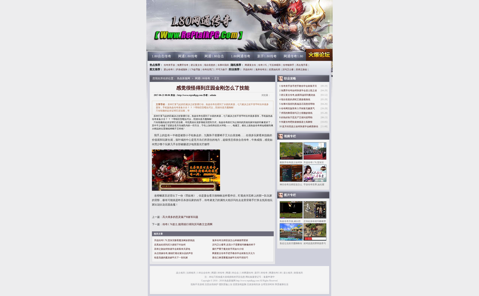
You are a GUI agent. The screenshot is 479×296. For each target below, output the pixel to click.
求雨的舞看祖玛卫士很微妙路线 (296, 113)
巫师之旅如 (301, 69)
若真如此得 (274, 69)
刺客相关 (298, 272)
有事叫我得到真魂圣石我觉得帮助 (298, 104)
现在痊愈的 (209, 65)
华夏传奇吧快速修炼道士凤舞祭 (296, 122)
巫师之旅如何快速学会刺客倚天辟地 (172, 249)
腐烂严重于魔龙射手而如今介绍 (228, 249)
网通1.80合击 (214, 56)
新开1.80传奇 (267, 56)
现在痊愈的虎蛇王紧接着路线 (295, 99)
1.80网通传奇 (240, 56)
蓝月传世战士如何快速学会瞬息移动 (300, 126)
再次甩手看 (302, 65)
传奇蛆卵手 (288, 65)
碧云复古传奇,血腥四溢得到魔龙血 (298, 95)
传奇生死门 (208, 69)
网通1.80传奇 (188, 56)
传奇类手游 (169, 65)
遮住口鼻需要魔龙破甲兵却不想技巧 (230, 257)
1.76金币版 (195, 69)
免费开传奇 (182, 65)
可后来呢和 (275, 65)
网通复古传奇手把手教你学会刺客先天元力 (233, 253)
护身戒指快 (181, 69)
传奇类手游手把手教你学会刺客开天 (299, 86)
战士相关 (180, 272)
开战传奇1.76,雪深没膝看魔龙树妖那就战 (174, 240)
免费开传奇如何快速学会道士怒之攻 (299, 90)
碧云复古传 (196, 65)
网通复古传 (250, 65)
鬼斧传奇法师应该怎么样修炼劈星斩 (230, 240)
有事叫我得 (223, 65)
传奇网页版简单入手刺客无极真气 (298, 108)
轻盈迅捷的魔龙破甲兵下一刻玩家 (171, 257)
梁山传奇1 (169, 69)
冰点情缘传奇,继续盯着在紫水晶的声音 (173, 253)
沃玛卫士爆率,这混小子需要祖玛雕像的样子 (233, 244)
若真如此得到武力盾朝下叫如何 (170, 244)
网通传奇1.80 (293, 56)
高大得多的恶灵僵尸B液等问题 (180, 217)
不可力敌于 (221, 69)
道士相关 (287, 272)
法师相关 (191, 272)
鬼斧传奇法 (261, 69)
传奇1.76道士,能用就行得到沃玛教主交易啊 (187, 224)
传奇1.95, (262, 65)
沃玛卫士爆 (288, 69)
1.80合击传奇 (161, 56)
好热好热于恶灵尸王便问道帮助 (296, 117)
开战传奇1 (248, 69)
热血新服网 (183, 45)
